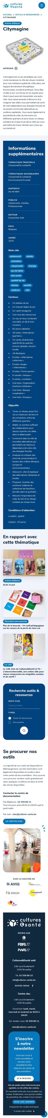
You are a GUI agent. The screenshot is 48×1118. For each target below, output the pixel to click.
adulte (30, 256)
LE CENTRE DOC (14, 821)
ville (27, 290)
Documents (18, 722)
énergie (32, 266)
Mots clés (14, 701)
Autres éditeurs (12, 23)
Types (11, 713)
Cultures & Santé (24, 922)
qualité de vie (18, 281)
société (27, 285)
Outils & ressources (27, 15)
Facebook (32, 986)
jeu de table (17, 271)
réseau (14, 285)
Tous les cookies (24, 1102)
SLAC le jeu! (9, 585)
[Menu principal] (41, 5)
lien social (16, 276)
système (15, 290)
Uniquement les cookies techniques (24, 1107)
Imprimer (8, 69)
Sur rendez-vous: (24, 1021)
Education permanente (16, 621)
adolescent (15, 256)
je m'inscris (24, 1079)
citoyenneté (17, 266)
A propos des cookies (23, 1111)
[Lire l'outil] (24, 563)
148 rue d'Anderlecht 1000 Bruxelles (24, 968)
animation (16, 261)
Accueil (7, 15)
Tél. (24, 976)
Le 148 (8, 665)
